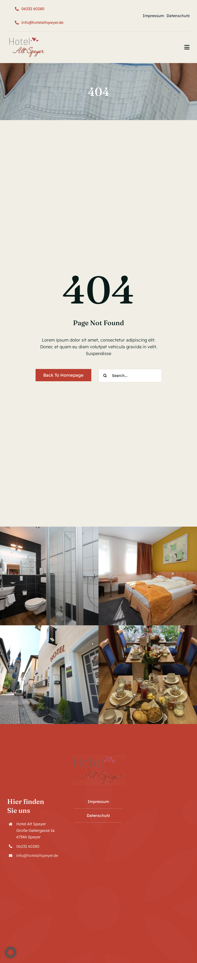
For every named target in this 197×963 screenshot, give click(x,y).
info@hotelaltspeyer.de (37, 855)
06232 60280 (27, 846)
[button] (10, 952)
